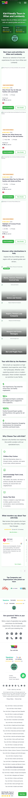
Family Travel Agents (14, 679)
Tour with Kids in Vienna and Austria (14, 781)
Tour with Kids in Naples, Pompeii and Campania (14, 772)
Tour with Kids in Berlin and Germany (14, 758)
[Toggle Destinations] (25, 3)
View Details (20, 107)
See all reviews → (14, 532)
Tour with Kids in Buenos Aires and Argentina (14, 747)
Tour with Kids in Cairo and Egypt (14, 717)
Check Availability (8, 107)
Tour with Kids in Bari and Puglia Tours (14, 783)
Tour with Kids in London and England (14, 714)
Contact (11, 675)
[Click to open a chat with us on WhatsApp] (23, 675)
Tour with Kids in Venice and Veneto (14, 705)
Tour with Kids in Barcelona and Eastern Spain (14, 730)
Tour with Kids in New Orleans (14, 708)
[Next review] (25, 571)
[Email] (7, 638)
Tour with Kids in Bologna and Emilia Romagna (14, 753)
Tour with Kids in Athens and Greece (14, 778)
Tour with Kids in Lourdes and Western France (14, 764)
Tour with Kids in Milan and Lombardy (14, 767)
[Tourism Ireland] (14, 588)
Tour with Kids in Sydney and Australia (14, 728)
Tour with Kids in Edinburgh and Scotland (14, 742)
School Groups (12, 677)
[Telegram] (21, 638)
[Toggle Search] (19, 3)
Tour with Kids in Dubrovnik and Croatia (14, 733)
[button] (7, 87)
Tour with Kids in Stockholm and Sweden (14, 719)
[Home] (7, 2)
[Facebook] (7, 634)
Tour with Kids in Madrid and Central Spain (14, 725)
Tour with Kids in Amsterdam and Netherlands (14, 769)
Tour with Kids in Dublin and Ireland (14, 786)
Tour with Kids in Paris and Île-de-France (14, 739)
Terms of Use (18, 699)
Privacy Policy (10, 699)
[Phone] (12, 638)
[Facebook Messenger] (21, 634)
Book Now (22, 794)
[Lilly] (5, 588)
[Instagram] (12, 634)
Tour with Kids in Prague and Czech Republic (14, 711)
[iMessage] (16, 638)
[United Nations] (23, 588)
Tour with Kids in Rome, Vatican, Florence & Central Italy (14, 750)
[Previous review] (21, 571)
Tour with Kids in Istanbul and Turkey (14, 744)
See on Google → (18, 564)
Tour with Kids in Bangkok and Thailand (14, 775)
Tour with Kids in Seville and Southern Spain (14, 736)
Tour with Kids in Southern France (14, 756)
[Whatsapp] (16, 634)
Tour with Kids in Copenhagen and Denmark (14, 761)
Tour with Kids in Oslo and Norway (14, 722)
